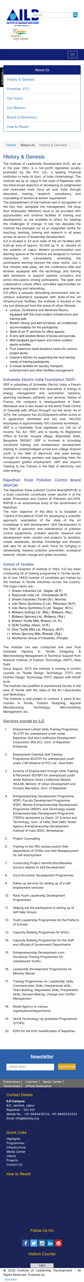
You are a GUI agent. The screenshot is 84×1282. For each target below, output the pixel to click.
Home (11, 144)
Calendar (31, 1081)
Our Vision (15, 98)
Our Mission (16, 107)
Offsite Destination (38, 1086)
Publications (11, 1081)
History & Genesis (20, 79)
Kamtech (10, 1279)
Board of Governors (22, 117)
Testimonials (11, 1086)
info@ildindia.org (27, 1118)
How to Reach (18, 126)
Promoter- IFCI (18, 88)
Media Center (52, 1081)
